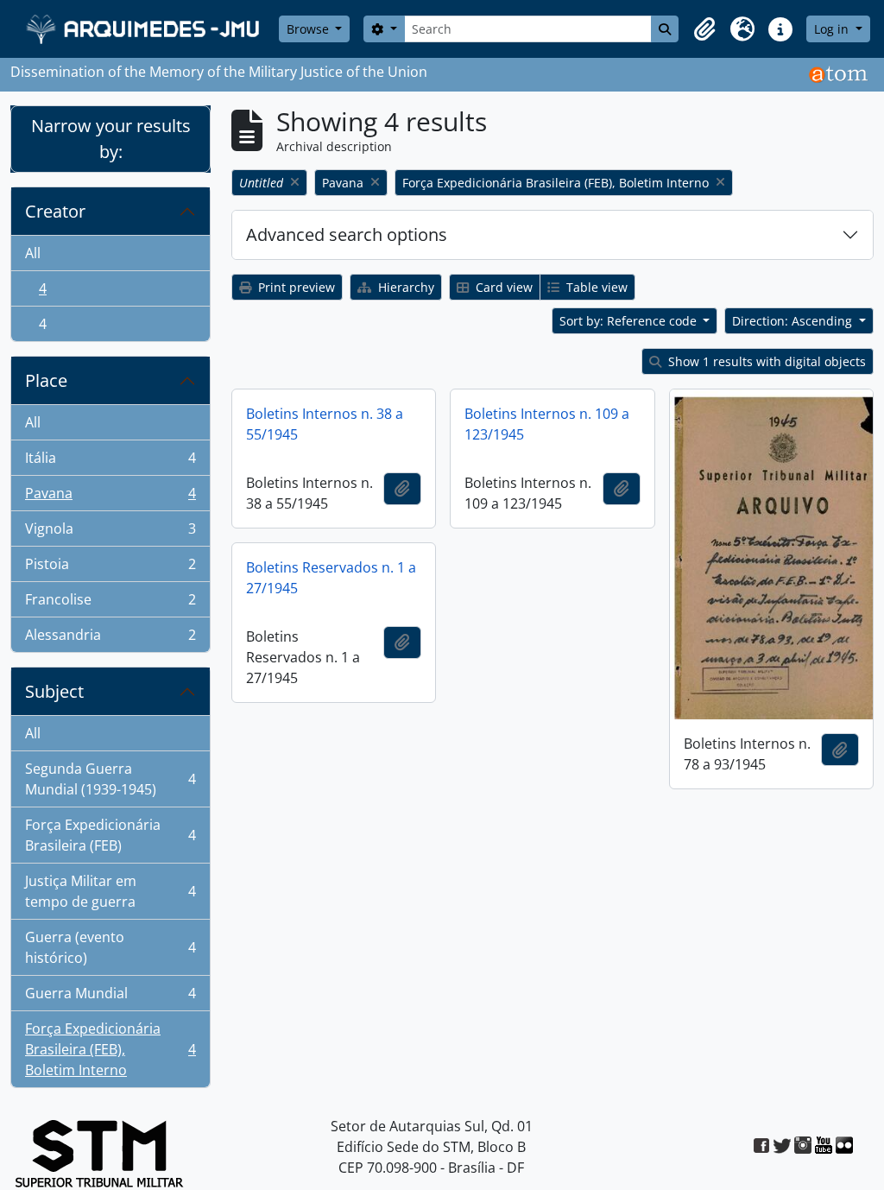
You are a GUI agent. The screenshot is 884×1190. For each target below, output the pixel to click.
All (33, 253)
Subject (54, 691)
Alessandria (110, 638)
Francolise (110, 603)
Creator (55, 211)
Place (46, 380)
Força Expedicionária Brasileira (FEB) (110, 835)
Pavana (110, 497)
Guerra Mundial (110, 997)
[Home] (144, 29)
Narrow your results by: (111, 138)
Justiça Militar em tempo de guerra (110, 891)
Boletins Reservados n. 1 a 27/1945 (331, 578)
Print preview (295, 287)
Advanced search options (346, 234)
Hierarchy (404, 287)
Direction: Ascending (794, 321)
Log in (833, 29)
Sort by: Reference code (629, 321)
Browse (309, 29)
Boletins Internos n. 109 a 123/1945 (546, 424)
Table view (595, 287)
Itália (110, 462)
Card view (502, 287)
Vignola (110, 533)
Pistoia (110, 568)
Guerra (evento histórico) (110, 947)
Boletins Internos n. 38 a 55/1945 (324, 424)
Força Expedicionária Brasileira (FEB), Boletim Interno (110, 1049)
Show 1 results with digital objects (765, 361)
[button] (704, 29)
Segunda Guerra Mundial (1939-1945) (110, 779)
